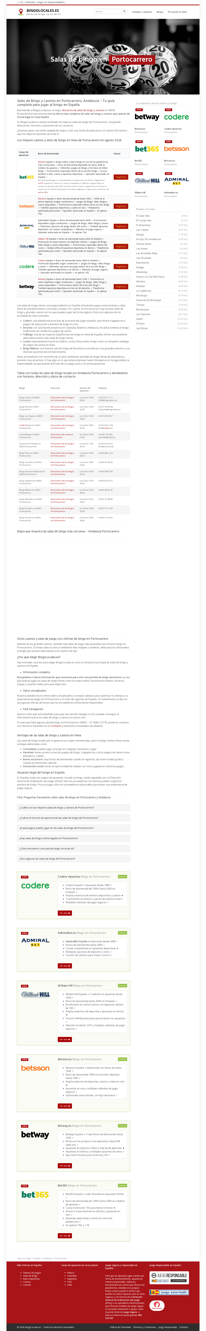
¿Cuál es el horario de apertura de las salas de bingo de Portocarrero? (58, 817)
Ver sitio (64, 913)
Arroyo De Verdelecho (161, 239)
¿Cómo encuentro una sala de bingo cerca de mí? (46, 848)
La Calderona (161, 290)
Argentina (72, 1278)
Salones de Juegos (32, 1272)
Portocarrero (101, 877)
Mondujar (161, 295)
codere (107, 428)
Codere (41, 260)
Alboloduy (161, 272)
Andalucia (47, 1258)
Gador (161, 319)
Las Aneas (161, 248)
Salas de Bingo (30, 1275)
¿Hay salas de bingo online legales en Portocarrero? (48, 838)
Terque (161, 304)
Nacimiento (161, 262)
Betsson (42, 198)
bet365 (40, 183)
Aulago (161, 267)
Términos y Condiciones (144, 1327)
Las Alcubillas (161, 258)
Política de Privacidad (120, 1327)
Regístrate (121, 177)
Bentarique (161, 309)
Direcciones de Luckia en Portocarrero (62, 436)
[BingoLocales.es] (41, 12)
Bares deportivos (31, 1278)
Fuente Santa (161, 244)
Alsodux (161, 281)
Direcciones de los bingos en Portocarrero (62, 399)
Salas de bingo (24, 1258)
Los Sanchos (161, 314)
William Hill (43, 238)
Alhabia (161, 286)
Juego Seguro (130, 1312)
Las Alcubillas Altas (161, 253)
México (70, 1272)
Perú (69, 1281)
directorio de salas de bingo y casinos (83, 110)
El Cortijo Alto (161, 220)
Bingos (160, 12)
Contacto (56, 726)
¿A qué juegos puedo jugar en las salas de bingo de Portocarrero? (56, 828)
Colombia (72, 1275)
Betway (41, 279)
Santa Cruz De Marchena (161, 276)
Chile (69, 1284)
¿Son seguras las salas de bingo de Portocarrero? (47, 858)
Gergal (161, 234)
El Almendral (161, 225)
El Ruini (161, 323)
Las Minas (161, 328)
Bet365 (41, 161)
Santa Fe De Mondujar (161, 300)
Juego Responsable (167, 1327)
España (37, 1258)
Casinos (27, 1281)
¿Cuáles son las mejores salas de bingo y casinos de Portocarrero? (56, 807)
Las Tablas (161, 229)
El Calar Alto (161, 215)
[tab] (73, 807)
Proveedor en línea (177, 12)
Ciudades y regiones (142, 12)
